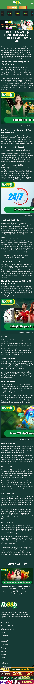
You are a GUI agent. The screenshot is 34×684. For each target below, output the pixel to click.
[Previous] (1, 581)
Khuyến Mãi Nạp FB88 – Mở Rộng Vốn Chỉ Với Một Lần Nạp (17, 587)
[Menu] (32, 3)
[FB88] (17, 3)
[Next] (32, 581)
